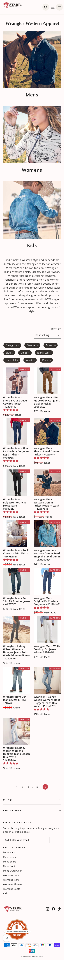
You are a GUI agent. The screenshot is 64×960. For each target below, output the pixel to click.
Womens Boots (11, 888)
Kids (5, 893)
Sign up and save (17, 822)
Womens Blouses (13, 884)
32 (37, 786)
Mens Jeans (9, 856)
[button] (10, 410)
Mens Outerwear (12, 870)
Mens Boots (9, 866)
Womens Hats (11, 875)
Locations (12, 810)
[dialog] (59, 7)
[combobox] (12, 345)
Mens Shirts (9, 861)
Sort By (56, 329)
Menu (7, 800)
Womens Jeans (11, 879)
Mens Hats (9, 852)
